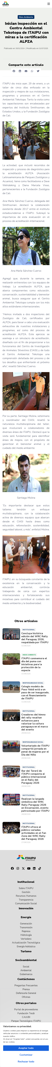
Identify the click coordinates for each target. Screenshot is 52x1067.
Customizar (26, 1055)
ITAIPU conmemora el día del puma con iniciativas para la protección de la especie (34, 664)
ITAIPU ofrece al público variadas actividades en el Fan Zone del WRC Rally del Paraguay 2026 (33, 833)
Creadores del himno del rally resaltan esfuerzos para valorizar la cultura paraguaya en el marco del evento (34, 722)
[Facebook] (12, 868)
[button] (48, 3)
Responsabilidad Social (33, 683)
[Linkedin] (34, 868)
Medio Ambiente (29, 655)
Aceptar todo (26, 1048)
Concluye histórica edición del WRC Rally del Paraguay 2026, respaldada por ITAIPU (34, 638)
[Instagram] (18, 868)
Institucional (29, 630)
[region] (26, 1044)
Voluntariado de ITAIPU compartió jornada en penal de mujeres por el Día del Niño (35, 750)
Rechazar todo (26, 1061)
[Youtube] (29, 868)
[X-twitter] (23, 868)
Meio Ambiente (26, 17)
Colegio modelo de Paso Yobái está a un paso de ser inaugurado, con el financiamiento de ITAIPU (35, 692)
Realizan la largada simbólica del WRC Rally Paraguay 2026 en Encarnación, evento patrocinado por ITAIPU (35, 804)
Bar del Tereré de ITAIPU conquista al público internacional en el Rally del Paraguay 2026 (33, 776)
